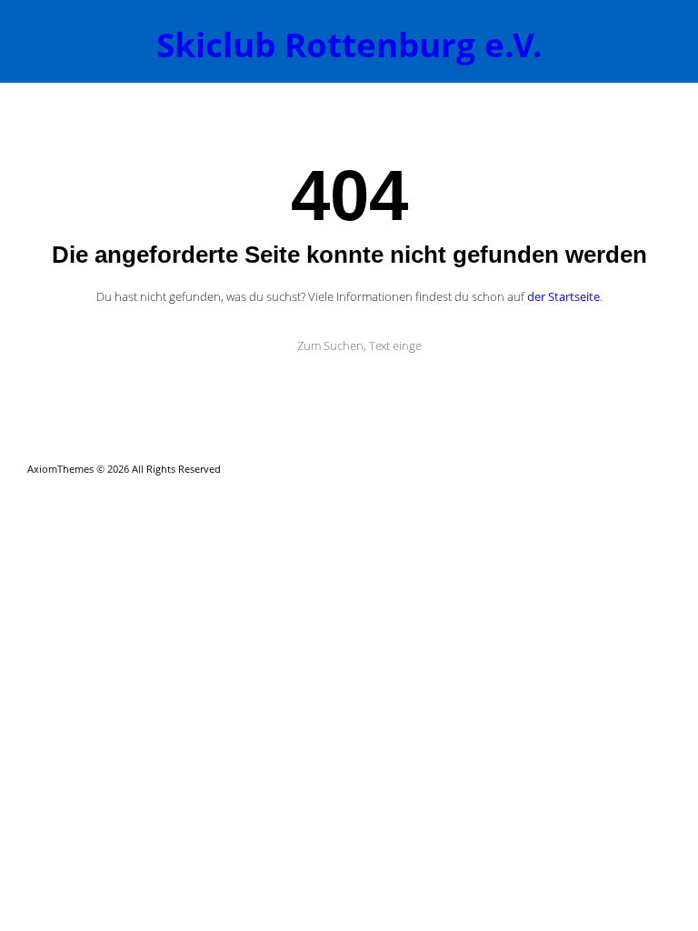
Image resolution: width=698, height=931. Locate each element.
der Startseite (563, 296)
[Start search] (264, 345)
